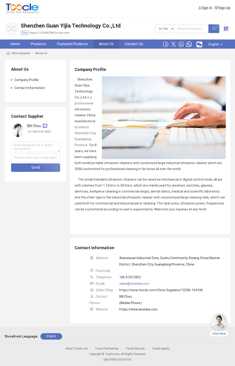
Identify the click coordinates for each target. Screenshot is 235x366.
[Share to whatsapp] (189, 44)
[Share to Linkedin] (181, 44)
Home (15, 44)
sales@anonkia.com (134, 283)
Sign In (206, 8)
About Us (106, 44)
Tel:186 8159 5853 (39, 131)
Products (38, 44)
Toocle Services (135, 348)
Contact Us (134, 44)
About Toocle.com (76, 348)
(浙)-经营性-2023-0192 (117, 359)
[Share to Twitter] (173, 44)
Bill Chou (35, 126)
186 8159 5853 (130, 277)
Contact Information (29, 88)
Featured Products (72, 44)
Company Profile (26, 80)
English (51, 336)
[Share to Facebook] (165, 44)
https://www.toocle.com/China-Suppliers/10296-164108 (161, 290)
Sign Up (224, 8)
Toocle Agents (161, 348)
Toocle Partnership (106, 348)
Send (35, 167)
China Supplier (20, 53)
